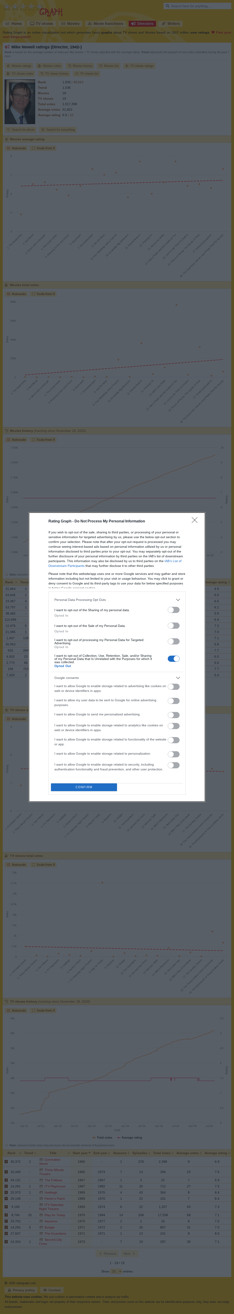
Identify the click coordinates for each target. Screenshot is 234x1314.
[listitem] (117, 599)
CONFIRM (84, 787)
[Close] (196, 521)
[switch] (174, 610)
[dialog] (117, 657)
